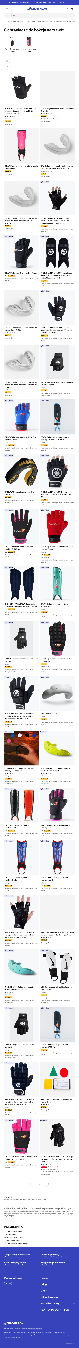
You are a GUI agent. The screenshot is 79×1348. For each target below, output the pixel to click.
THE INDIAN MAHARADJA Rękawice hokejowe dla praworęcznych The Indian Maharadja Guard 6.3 (55, 220)
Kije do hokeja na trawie (13, 1240)
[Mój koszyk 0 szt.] (72, 8)
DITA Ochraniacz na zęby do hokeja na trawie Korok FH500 (21, 329)
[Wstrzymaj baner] (70, 2)
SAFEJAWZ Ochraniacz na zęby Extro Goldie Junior (20, 493)
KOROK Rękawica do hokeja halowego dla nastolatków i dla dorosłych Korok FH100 (57, 1159)
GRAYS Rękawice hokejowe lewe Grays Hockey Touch (21, 438)
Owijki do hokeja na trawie (28, 50)
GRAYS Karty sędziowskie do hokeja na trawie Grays (57, 1100)
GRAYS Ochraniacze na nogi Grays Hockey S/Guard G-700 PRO (55, 438)
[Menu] (6, 8)
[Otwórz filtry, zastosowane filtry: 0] (7, 61)
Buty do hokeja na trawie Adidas (16, 1243)
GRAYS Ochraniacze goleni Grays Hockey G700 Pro (55, 1046)
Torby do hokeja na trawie (12, 50)
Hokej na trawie (10, 1234)
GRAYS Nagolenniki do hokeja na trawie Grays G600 (57, 110)
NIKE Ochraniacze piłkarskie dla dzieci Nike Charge (56, 988)
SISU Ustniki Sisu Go (49, 714)
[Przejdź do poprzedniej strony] (32, 1184)
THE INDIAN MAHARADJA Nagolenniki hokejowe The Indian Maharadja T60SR (21, 605)
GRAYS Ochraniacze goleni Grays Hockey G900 (19, 826)
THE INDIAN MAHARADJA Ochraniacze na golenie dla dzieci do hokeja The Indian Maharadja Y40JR (56, 275)
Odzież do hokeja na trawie (14, 1237)
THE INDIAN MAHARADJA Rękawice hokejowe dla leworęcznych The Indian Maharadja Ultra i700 (57, 330)
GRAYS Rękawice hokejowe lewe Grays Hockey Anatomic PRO (21, 1158)
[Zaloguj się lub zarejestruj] (67, 8)
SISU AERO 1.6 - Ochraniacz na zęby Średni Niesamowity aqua (20, 988)
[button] (57, 1169)
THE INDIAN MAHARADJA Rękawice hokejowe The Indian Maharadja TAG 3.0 (56, 494)
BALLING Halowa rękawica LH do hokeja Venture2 (21, 660)
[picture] (21, 88)
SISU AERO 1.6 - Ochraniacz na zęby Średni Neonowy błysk (55, 769)
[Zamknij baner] (73, 2)
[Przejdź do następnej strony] (46, 1184)
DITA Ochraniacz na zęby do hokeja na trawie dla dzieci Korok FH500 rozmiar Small (21, 384)
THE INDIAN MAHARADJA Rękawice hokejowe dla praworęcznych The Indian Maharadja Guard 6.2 (19, 934)
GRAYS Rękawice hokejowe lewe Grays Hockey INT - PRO (57, 660)
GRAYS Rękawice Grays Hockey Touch (21, 273)
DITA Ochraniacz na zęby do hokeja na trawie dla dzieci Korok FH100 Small (21, 219)
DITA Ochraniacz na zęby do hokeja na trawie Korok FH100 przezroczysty (57, 167)
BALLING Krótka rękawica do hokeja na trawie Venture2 (57, 383)
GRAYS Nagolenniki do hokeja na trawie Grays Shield (21, 167)
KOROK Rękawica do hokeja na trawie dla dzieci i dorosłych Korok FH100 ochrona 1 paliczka (21, 111)
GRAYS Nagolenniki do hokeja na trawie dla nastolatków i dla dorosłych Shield (57, 933)
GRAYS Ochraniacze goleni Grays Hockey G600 (55, 605)
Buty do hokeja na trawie (13, 1231)
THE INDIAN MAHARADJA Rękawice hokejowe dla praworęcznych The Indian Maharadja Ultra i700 (19, 716)
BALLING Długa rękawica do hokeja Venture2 (20, 1046)
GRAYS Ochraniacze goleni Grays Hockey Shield (19, 879)
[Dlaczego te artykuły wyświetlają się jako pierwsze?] (5, 67)
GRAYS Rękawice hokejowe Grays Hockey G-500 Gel (19, 548)
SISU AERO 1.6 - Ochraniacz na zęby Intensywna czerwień (20, 769)
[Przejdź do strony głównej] (37, 8)
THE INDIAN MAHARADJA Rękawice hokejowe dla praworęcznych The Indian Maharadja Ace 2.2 (19, 1101)
